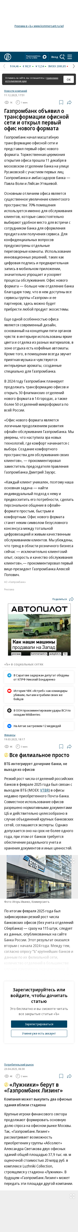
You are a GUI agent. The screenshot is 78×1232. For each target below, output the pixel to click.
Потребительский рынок (19, 1064)
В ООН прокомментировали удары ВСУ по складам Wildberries (42, 712)
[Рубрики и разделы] (70, 57)
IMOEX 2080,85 (57, 66)
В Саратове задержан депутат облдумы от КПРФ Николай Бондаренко (41, 677)
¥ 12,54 (40, 66)
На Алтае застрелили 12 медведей (37, 726)
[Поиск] (62, 57)
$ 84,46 (14, 66)
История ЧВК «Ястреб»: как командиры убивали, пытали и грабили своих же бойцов (40, 695)
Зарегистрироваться (39, 1024)
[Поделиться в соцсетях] (69, 102)
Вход (54, 57)
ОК (69, 79)
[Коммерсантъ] (7, 56)
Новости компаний (15, 91)
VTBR (44, 790)
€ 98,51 (27, 66)
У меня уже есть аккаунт (39, 1033)
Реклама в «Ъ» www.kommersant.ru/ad (39, 26)
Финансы (9, 735)
